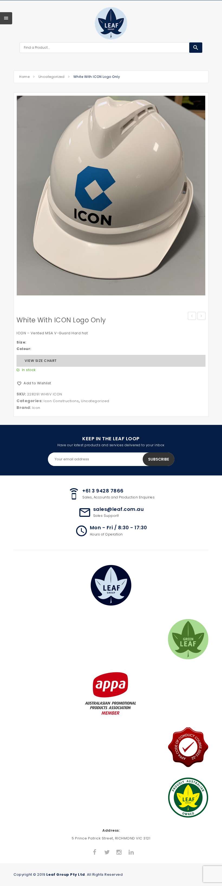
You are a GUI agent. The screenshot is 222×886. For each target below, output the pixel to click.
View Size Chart (41, 360)
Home (24, 76)
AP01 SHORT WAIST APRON (201, 316)
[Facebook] (94, 852)
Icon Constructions (61, 401)
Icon (36, 407)
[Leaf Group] (111, 23)
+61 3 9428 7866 (103, 490)
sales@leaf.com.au (118, 509)
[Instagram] (119, 852)
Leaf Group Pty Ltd (65, 874)
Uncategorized (51, 76)
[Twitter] (107, 852)
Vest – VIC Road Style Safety (192, 316)
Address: (111, 830)
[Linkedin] (131, 852)
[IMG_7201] (111, 195)
